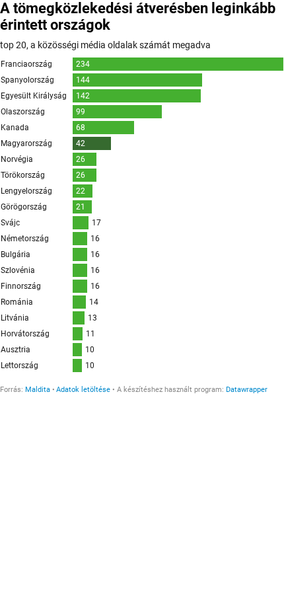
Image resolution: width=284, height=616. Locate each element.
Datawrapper (246, 389)
